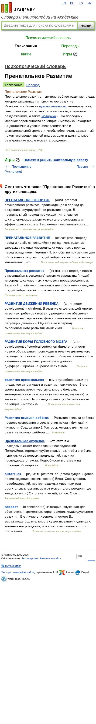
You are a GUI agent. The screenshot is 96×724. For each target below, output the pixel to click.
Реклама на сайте (50, 558)
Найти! (86, 26)
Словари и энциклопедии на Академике (40, 17)
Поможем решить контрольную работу (56, 160)
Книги (26, 54)
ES (81, 3)
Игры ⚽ (70, 54)
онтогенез (13, 474)
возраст (11, 507)
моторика (48, 116)
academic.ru (18, 7)
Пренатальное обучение (25, 441)
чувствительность (52, 106)
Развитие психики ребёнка (27, 418)
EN (64, 3)
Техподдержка (30, 558)
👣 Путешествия (11, 565)
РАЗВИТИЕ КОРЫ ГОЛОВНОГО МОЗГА (36, 341)
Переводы (70, 46)
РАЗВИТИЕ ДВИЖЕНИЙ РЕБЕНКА (31, 303)
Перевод (33, 85)
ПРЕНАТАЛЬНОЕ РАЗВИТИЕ (27, 200)
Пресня (82, 166)
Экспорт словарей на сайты (17, 572)
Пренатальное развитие (25, 270)
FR (89, 3)
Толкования (26, 46)
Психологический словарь (48, 38)
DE (72, 3)
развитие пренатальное (24, 379)
